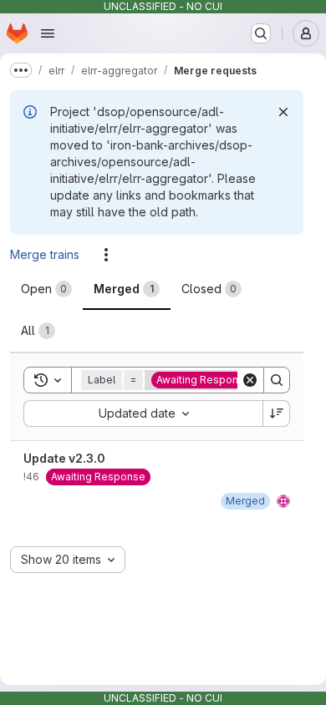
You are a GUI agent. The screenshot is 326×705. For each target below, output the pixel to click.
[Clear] (250, 380)
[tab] (46, 289)
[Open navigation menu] (47, 33)
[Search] (276, 380)
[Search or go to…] (261, 33)
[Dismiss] (283, 112)
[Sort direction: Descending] (276, 413)
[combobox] (142, 413)
